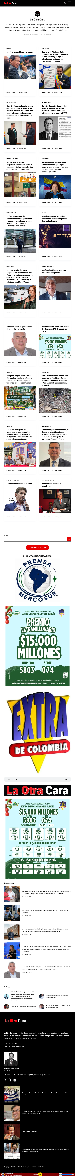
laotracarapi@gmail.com (18, 1046)
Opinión (8, 48)
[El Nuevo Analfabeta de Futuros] (20, 499)
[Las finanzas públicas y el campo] (20, 67)
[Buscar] (65, 3)
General (44, 212)
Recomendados (11, 102)
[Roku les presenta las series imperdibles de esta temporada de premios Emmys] (55, 236)
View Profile (7, 1071)
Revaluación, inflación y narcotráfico (23, 1006)
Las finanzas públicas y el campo (19, 52)
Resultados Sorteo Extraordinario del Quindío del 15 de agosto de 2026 (55, 328)
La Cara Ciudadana (12, 158)
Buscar (6, 536)
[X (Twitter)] (10, 1080)
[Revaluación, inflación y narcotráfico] (55, 501)
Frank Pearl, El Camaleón (29, 1131)
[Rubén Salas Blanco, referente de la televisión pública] (55, 288)
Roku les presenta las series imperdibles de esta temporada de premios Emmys (54, 218)
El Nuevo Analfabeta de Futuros (19, 484)
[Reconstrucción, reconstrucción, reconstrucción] (41, 996)
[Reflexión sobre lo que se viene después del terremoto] (20, 344)
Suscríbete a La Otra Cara (37, 547)
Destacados (45, 48)
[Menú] (69, 3)
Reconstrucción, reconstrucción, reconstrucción (57, 996)
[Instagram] (15, 1080)
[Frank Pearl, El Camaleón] (12, 1132)
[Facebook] (5, 1080)
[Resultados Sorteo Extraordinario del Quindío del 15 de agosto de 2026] (55, 346)
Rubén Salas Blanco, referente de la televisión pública (58, 1007)
